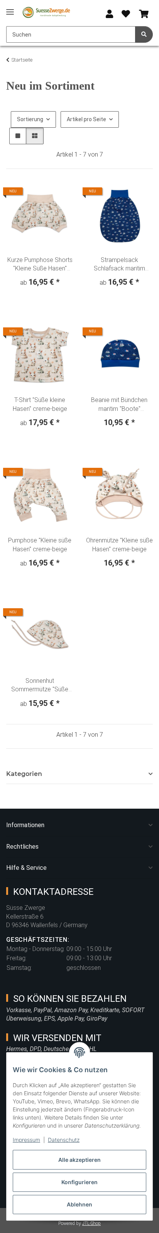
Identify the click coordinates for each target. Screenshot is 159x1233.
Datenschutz (64, 1139)
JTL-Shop (91, 1223)
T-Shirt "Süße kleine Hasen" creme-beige (40, 404)
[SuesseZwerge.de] (46, 12)
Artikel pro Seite (86, 119)
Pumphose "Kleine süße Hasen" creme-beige (39, 544)
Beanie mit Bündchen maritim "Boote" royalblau (119, 404)
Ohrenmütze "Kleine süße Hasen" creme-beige (119, 544)
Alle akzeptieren (79, 1159)
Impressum (26, 1139)
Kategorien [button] (24, 774)
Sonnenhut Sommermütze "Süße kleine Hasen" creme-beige (39, 685)
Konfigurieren (79, 1182)
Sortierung (30, 119)
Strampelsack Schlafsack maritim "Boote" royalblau (119, 264)
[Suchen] (144, 34)
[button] (109, 14)
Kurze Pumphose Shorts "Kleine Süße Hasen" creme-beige (40, 264)
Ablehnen (79, 1204)
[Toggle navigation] (10, 8)
